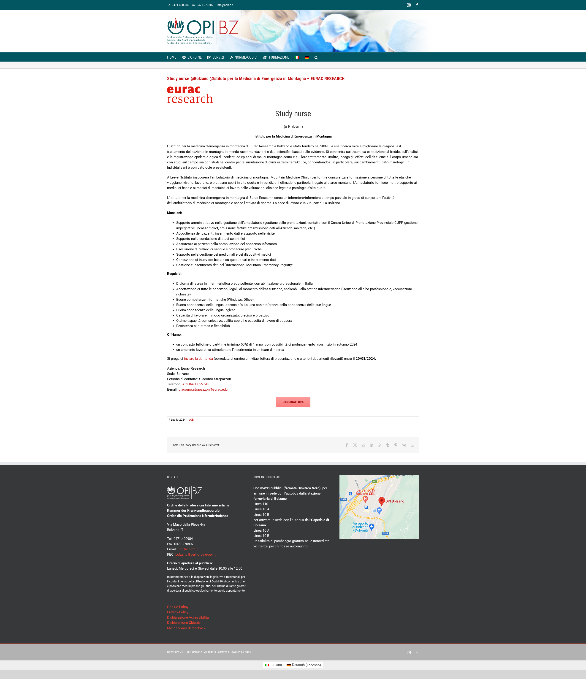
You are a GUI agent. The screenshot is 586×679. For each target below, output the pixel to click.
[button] (316, 57)
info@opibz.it (225, 5)
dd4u (248, 652)
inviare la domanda (198, 359)
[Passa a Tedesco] (307, 57)
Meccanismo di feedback (186, 628)
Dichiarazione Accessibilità (188, 617)
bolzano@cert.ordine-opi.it (195, 554)
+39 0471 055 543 (195, 384)
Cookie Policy (177, 607)
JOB (191, 419)
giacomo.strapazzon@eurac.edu (203, 389)
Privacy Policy (177, 612)
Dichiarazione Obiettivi (184, 623)
